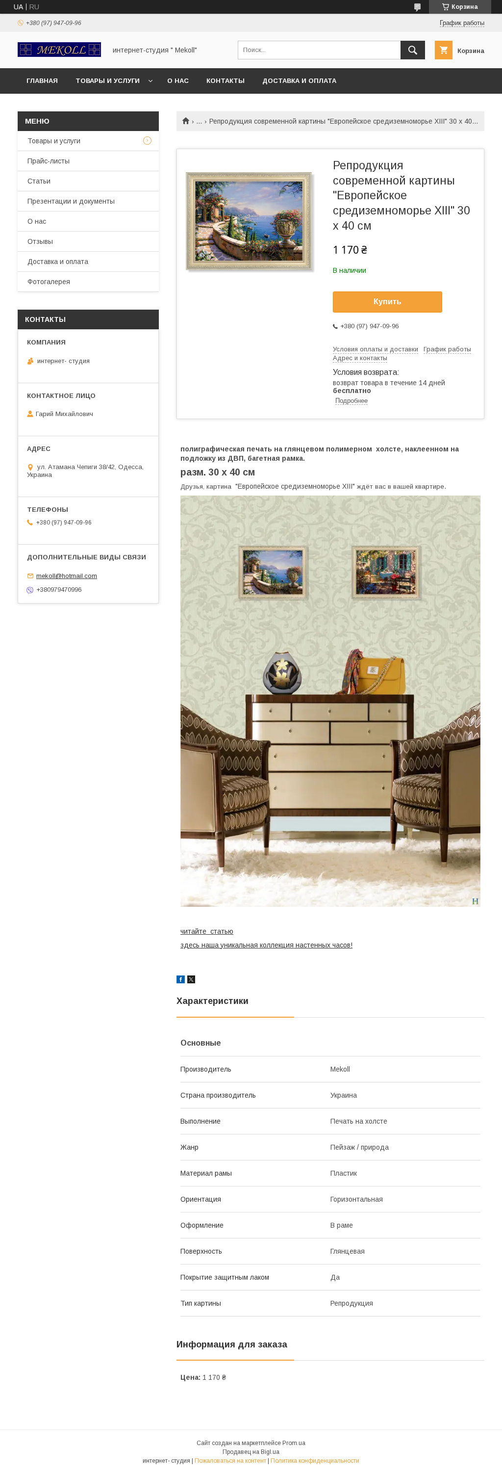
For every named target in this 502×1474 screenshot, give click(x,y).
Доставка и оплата (299, 80)
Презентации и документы (71, 201)
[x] (191, 981)
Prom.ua (293, 1443)
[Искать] (413, 50)
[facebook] (180, 981)
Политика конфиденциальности (315, 1460)
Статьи (38, 181)
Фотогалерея (48, 282)
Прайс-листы (48, 161)
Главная (42, 80)
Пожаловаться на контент (230, 1460)
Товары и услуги (107, 80)
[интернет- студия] (59, 54)
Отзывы (40, 241)
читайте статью (206, 931)
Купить (388, 301)
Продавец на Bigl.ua (251, 1451)
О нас (178, 80)
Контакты (225, 80)
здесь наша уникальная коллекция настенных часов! (266, 945)
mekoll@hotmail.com (66, 575)
